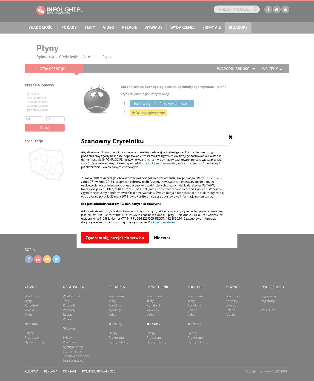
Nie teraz (162, 237)
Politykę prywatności (162, 163)
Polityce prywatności (162, 222)
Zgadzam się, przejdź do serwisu (115, 237)
